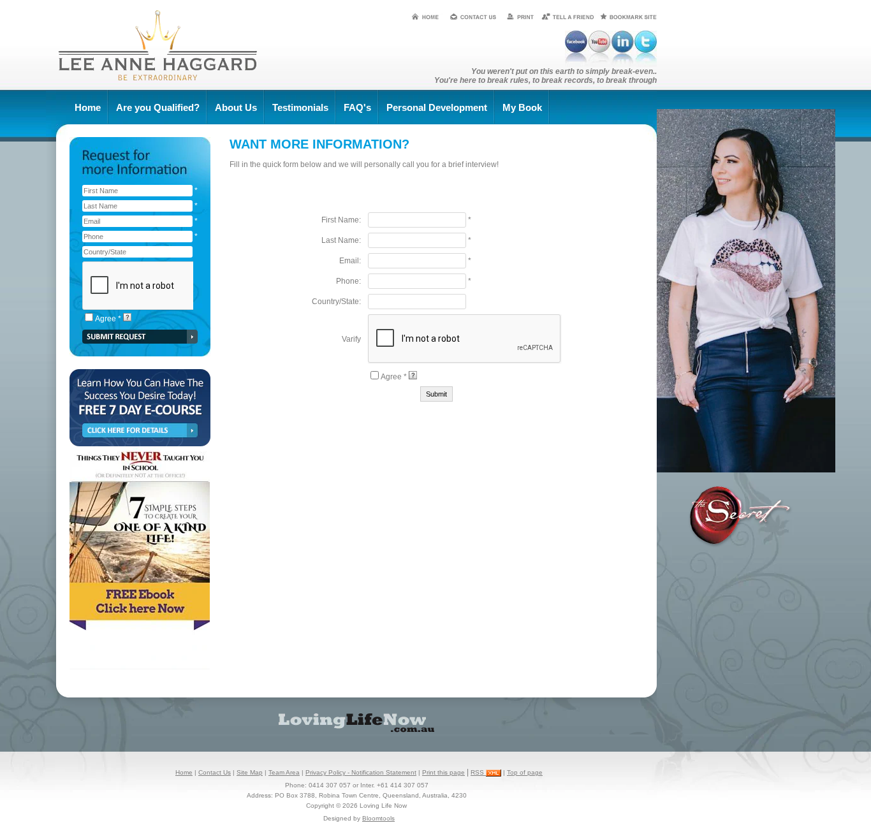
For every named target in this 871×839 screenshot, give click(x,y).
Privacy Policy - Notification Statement (360, 772)
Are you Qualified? (158, 107)
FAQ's (357, 107)
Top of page (525, 772)
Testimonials (300, 107)
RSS (478, 772)
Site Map (250, 772)
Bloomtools (378, 818)
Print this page (443, 772)
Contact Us (214, 772)
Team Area (284, 772)
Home (88, 107)
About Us (236, 107)
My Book (522, 107)
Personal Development (436, 107)
